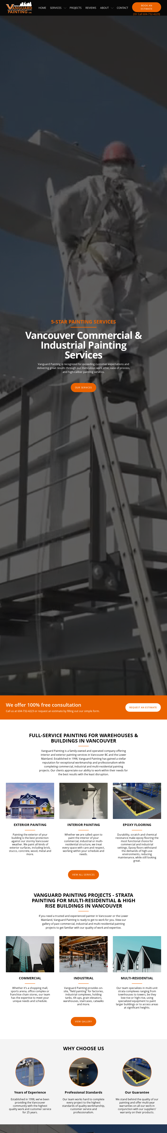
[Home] (20, 8)
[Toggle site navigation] (65, 8)
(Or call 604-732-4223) (146, 14)
